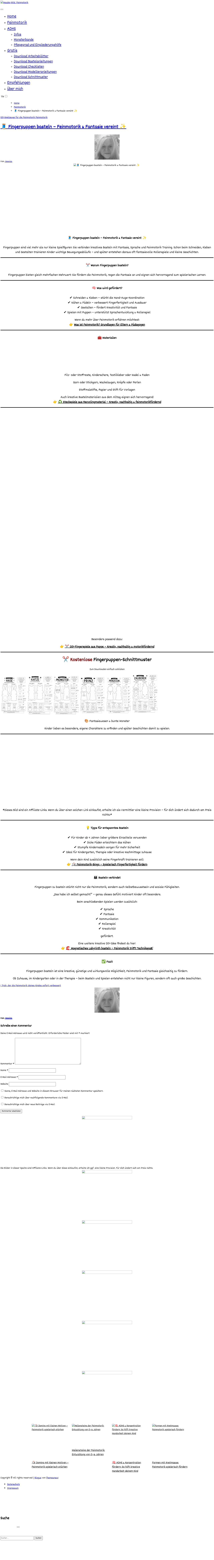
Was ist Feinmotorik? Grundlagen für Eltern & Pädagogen (109, 324)
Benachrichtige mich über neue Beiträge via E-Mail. (30, 1104)
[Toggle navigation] (2, 9)
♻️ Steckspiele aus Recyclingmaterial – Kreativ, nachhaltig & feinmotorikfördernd (109, 402)
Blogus (38, 1478)
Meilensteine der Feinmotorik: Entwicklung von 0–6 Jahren (88, 1452)
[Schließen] (18, 1527)
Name (4, 1070)
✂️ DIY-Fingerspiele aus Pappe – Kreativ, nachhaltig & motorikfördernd (109, 646)
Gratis (12, 51)
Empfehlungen (18, 83)
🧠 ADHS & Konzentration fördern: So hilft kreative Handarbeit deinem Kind (126, 1467)
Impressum (13, 1488)
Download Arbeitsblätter (31, 56)
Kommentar (7, 1064)
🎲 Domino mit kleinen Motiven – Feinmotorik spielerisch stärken (50, 1465)
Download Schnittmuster (31, 77)
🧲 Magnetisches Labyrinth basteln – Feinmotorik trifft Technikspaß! (109, 948)
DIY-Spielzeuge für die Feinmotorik (18, 117)
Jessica (8, 161)
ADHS (11, 29)
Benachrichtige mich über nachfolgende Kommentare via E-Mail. (36, 1098)
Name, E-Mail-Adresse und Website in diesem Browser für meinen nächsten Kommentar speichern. (54, 1091)
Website (4, 1084)
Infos (17, 34)
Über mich (15, 89)
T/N (2, 97)
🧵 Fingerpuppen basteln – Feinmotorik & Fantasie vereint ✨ (63, 127)
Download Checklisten (29, 66)
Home (11, 16)
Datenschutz (13, 1484)
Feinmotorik (17, 23)
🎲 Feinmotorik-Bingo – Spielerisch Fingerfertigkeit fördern (109, 864)
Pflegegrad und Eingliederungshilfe (37, 45)
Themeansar (52, 1478)
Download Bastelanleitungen (33, 61)
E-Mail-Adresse (9, 1077)
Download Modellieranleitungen (35, 72)
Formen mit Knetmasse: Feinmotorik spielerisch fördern (169, 1465)
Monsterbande (24, 39)
